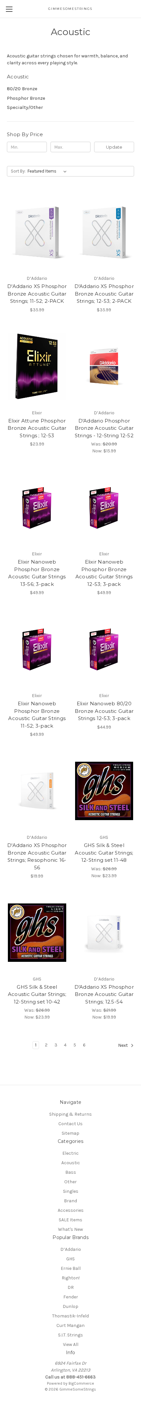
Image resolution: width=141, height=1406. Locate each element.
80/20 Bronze (22, 89)
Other (70, 1182)
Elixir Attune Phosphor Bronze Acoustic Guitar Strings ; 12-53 (37, 428)
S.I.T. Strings (70, 1335)
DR (71, 1287)
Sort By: (18, 171)
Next (123, 1045)
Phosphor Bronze (26, 98)
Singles (70, 1191)
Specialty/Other (25, 107)
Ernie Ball (71, 1268)
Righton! (71, 1278)
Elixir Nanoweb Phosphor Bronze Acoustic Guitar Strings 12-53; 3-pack (104, 573)
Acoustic (70, 1163)
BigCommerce (81, 1383)
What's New (70, 1229)
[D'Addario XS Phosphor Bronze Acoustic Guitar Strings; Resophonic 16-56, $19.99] (37, 791)
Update (114, 147)
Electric (70, 1153)
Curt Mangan (70, 1325)
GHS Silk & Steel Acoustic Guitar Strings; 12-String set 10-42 (37, 994)
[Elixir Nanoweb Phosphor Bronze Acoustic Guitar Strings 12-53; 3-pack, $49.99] (104, 507)
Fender (70, 1297)
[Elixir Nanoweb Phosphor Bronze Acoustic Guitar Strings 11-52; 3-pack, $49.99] (37, 649)
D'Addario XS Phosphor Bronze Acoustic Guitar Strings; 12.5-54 (104, 994)
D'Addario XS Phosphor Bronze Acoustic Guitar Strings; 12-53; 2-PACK (104, 293)
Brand (70, 1201)
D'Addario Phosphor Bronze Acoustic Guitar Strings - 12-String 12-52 (104, 428)
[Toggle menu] (9, 9)
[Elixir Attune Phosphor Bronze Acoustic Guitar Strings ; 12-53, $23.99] (37, 366)
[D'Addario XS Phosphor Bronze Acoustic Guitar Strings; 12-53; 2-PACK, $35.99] (104, 232)
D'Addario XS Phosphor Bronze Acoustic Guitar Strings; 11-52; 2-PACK (37, 293)
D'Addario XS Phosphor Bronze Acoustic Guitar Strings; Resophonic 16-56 (37, 856)
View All (70, 1344)
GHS (70, 1259)
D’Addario (70, 1249)
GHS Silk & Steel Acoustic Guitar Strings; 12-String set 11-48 (104, 852)
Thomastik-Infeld (70, 1316)
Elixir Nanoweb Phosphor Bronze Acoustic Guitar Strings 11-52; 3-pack (37, 714)
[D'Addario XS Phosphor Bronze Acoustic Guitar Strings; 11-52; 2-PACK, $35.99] (37, 232)
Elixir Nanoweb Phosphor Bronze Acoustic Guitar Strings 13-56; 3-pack (37, 573)
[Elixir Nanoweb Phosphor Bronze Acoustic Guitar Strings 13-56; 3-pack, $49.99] (37, 507)
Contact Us (70, 1124)
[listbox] (48, 171)
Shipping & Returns (70, 1114)
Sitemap (70, 1133)
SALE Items (70, 1220)
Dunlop (70, 1306)
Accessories (71, 1210)
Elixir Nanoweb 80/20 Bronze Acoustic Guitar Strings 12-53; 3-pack (104, 710)
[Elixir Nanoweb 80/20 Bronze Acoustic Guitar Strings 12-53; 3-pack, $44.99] (104, 649)
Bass (70, 1172)
